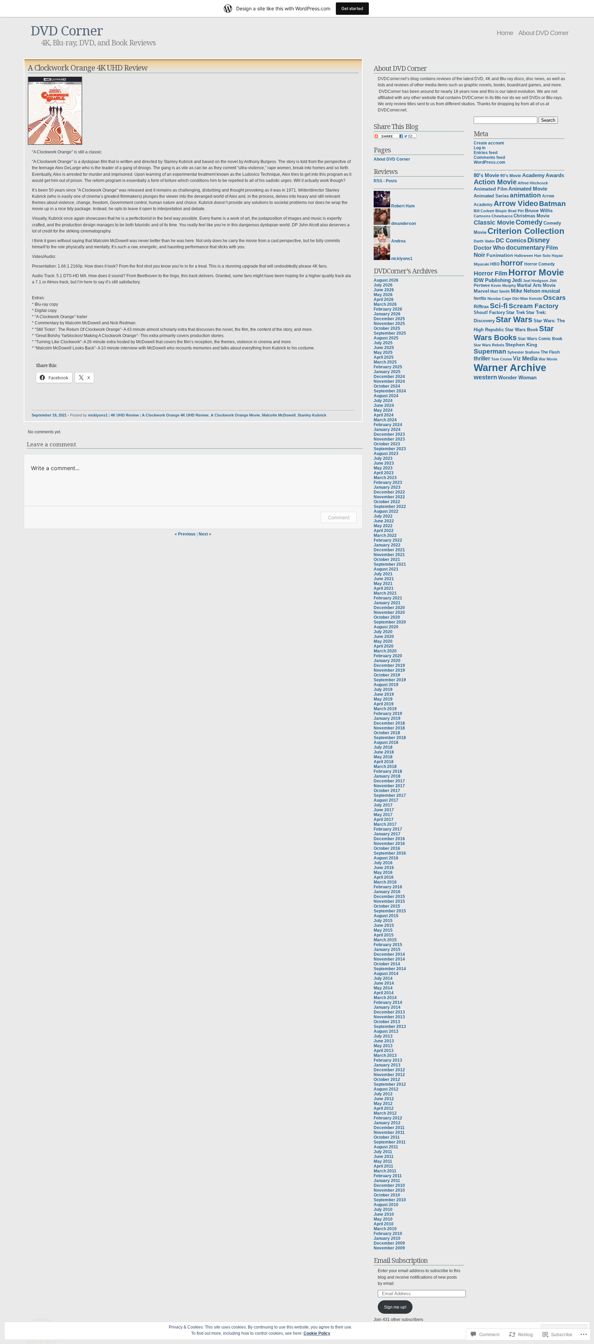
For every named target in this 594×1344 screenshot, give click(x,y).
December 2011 (389, 1127)
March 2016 (385, 882)
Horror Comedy (539, 264)
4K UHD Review (125, 415)
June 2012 (384, 1098)
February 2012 (388, 1118)
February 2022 (388, 540)
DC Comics (511, 240)
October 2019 (387, 675)
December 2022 (389, 492)
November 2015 (389, 901)
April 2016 (384, 877)
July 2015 (383, 920)
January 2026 (387, 314)
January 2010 (387, 1238)
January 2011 (387, 1180)
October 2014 (387, 964)
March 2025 (385, 362)
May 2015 (383, 930)
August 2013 (386, 1031)
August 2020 (386, 627)
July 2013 (383, 1036)
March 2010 (385, 1228)
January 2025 (387, 371)
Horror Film (490, 273)
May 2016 (383, 872)
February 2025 (388, 367)
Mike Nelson (525, 291)
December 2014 (389, 954)
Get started (352, 8)
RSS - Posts (385, 180)
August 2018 (386, 742)
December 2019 (389, 665)
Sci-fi (499, 306)
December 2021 (389, 550)
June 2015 (384, 925)
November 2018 (389, 728)
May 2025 (383, 352)
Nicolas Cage (499, 298)
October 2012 (387, 1079)
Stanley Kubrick (312, 415)
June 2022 (384, 521)
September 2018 (390, 737)
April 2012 (384, 1108)
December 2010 (389, 1185)
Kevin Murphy (503, 285)
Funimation (499, 255)
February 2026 (388, 309)
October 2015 (387, 906)
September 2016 (390, 853)
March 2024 (385, 420)
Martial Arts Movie (536, 285)
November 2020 (389, 612)
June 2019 (384, 694)
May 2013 (383, 1045)
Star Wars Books (514, 333)
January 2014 (387, 1007)
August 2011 (386, 1147)
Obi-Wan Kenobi (527, 298)
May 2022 (383, 525)
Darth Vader (484, 241)
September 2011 (390, 1142)
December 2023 (389, 434)
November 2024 (389, 381)
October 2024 (387, 386)
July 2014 (383, 978)
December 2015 (389, 896)
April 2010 (384, 1224)
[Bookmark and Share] (395, 137)
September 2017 (390, 795)
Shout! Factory (489, 312)
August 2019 (386, 684)
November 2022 (389, 497)
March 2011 (385, 1171)
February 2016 (388, 887)
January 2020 (387, 660)
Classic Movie (494, 222)
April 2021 (384, 588)
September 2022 (390, 506)
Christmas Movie (531, 215)
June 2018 (384, 752)
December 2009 (389, 1243)
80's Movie (486, 175)
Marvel (481, 291)
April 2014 (384, 992)
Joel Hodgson (535, 281)
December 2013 (389, 1012)
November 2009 (389, 1248)
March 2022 (385, 535)
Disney (538, 240)
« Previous (185, 534)
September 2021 (390, 564)
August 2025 (386, 338)
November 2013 (389, 1017)
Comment (339, 517)
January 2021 (387, 602)
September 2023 (390, 448)
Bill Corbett (484, 211)
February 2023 (388, 482)
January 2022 (387, 545)
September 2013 (390, 1026)
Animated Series (491, 195)
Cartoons (482, 216)
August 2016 (386, 858)
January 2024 (387, 429)
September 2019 (390, 680)
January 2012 (387, 1122)
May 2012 (383, 1103)
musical (550, 291)
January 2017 (387, 834)
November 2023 (389, 439)
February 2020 (388, 655)
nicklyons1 (98, 415)
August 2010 (386, 1204)
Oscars (554, 297)
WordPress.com (489, 162)
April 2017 (384, 819)
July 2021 (383, 574)
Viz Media (525, 358)
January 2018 (387, 776)
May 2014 (383, 988)
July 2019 (383, 689)
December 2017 (389, 781)
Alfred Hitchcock (533, 183)
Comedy (529, 222)
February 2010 (388, 1233)
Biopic (501, 211)
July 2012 (383, 1094)
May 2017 (383, 814)
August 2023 (386, 453)
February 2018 (388, 771)
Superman (490, 351)
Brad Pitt (516, 211)
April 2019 (384, 704)
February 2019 (388, 713)
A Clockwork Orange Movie (235, 415)
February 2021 (388, 598)
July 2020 (383, 631)
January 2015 (387, 949)
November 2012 (389, 1074)
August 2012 (386, 1089)
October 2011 (387, 1137)
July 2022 (383, 516)
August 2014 (386, 973)
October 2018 (387, 732)
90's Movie (510, 175)
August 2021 (386, 569)
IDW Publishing (492, 280)
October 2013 (387, 1021)
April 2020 (384, 646)
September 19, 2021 (49, 415)
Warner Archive (510, 367)
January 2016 (387, 891)
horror (511, 263)
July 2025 (383, 342)
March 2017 (385, 824)
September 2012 (390, 1084)
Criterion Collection (525, 231)
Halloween (523, 255)
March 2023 (385, 477)
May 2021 (383, 583)
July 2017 (383, 805)
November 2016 (389, 843)
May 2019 (383, 699)
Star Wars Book (521, 329)
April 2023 (384, 472)
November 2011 (389, 1132)
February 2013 (388, 1060)
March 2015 (385, 939)
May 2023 (383, 468)
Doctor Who (489, 248)
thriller (482, 358)
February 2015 (388, 944)
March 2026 (385, 304)
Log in (479, 147)
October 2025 (387, 328)
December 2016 (389, 838)
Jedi (517, 280)
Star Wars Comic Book (540, 338)
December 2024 (389, 376)
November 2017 (389, 785)
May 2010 (383, 1219)
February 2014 (388, 1002)
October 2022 (387, 501)
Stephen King (521, 344)
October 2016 (387, 848)
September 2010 (390, 1199)
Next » (205, 534)
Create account (489, 143)
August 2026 (386, 280)
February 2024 (388, 424)
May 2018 (383, 757)
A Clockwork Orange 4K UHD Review (175, 415)
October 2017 (387, 790)
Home (505, 32)
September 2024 (390, 391)
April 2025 (384, 357)
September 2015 (390, 911)
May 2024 (383, 410)
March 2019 (385, 708)
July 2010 (383, 1209)
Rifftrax (481, 306)
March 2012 (385, 1113)
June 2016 (384, 867)
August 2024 (386, 395)
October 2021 (387, 559)
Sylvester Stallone (523, 352)
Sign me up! (395, 1307)
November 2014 (389, 959)
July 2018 (383, 747)
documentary (525, 247)
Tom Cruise (501, 359)
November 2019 (389, 670)
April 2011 (383, 1166)
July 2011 (383, 1151)
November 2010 (389, 1190)
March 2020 (385, 651)
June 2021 (384, 578)
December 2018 (389, 723)
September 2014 (390, 968)
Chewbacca (502, 216)
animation (525, 195)
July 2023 (383, 458)
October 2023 (387, 444)
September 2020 (390, 622)
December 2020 (389, 607)
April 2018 (384, 761)
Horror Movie (536, 272)
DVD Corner (67, 30)
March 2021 (385, 593)
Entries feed (485, 152)
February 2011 (388, 1175)
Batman (552, 203)
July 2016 (383, 862)
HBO (494, 264)
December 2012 (389, 1069)
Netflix (480, 298)
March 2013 (385, 1055)
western (485, 377)
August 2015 (386, 915)
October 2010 (387, 1195)
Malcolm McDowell (279, 415)
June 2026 (384, 290)
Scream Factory (534, 306)
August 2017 (386, 800)
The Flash (550, 352)
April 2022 (384, 530)
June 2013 (384, 1041)
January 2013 (387, 1065)
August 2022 (386, 511)
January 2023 (387, 487)
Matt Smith (500, 291)
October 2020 (387, 617)
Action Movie (495, 182)
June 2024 (384, 405)
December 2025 (389, 318)
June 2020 (384, 636)
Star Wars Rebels (489, 345)
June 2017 (384, 810)
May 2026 (383, 294)
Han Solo (542, 255)
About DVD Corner (543, 32)
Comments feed (489, 157)
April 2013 (384, 1050)
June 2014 (384, 983)
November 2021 (389, 554)
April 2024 (384, 415)
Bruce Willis (539, 210)
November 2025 (389, 323)
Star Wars (514, 319)
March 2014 (385, 997)
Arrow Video (516, 203)
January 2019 (387, 718)
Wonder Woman (517, 377)
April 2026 (384, 299)
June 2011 (384, 1156)
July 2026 (383, 285)
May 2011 (383, 1161)
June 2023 (384, 463)
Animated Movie (527, 189)
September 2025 (390, 333)
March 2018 (385, 766)
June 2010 (384, 1214)
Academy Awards (543, 175)
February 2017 (388, 829)
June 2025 (384, 347)
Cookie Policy (317, 1333)
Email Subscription (401, 1260)
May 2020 (383, 641)
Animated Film (490, 189)
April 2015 (384, 935)
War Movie (548, 359)
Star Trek (515, 312)
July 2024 (383, 400)
